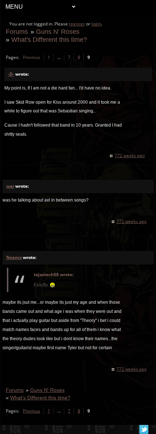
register (77, 24)
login (96, 24)
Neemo (14, 257)
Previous (31, 57)
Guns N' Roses (57, 31)
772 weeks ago (130, 155)
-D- (11, 74)
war (10, 186)
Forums (17, 31)
